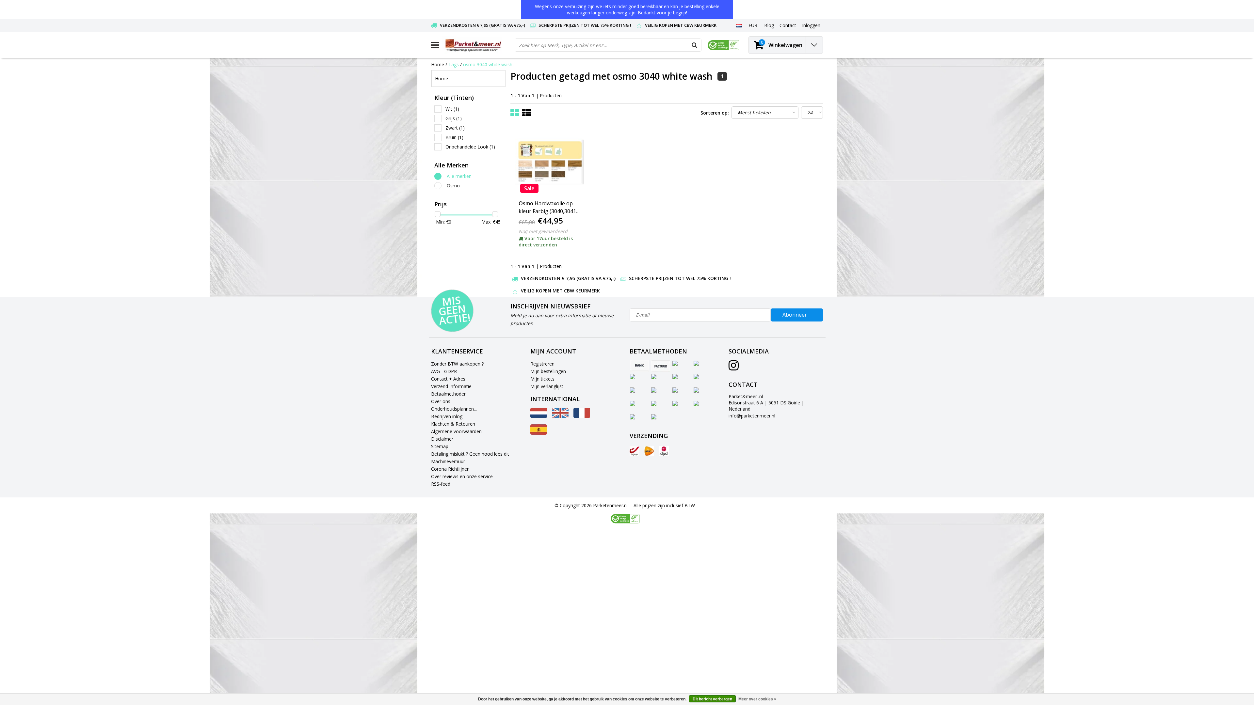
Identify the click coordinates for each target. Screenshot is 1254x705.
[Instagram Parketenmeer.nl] (734, 368)
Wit (452, 109)
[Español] (538, 433)
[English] (560, 416)
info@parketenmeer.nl (752, 416)
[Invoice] (660, 366)
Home (437, 64)
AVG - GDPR (444, 371)
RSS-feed (440, 484)
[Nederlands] (738, 25)
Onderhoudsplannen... (454, 409)
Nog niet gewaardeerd (543, 231)
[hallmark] (723, 45)
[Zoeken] (694, 45)
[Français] (581, 416)
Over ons (440, 401)
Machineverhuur (448, 461)
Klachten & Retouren (453, 424)
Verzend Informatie (451, 386)
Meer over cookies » (757, 699)
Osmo (453, 185)
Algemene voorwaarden (456, 431)
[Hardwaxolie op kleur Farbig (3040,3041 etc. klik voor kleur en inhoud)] (549, 162)
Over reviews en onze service (462, 476)
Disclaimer (442, 439)
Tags (453, 64)
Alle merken (459, 176)
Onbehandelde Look (470, 147)
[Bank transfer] (639, 366)
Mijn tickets (542, 379)
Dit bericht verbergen (712, 699)
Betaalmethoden (449, 394)
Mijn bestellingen (548, 371)
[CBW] (625, 518)
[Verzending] (634, 451)
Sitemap (439, 446)
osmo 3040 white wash (487, 64)
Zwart (455, 128)
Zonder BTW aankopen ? (457, 364)
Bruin (454, 137)
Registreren (542, 364)
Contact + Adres (448, 379)
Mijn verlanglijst (546, 386)
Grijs (453, 118)
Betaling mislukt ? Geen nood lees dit (470, 454)
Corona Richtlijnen (450, 469)
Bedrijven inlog (446, 416)
